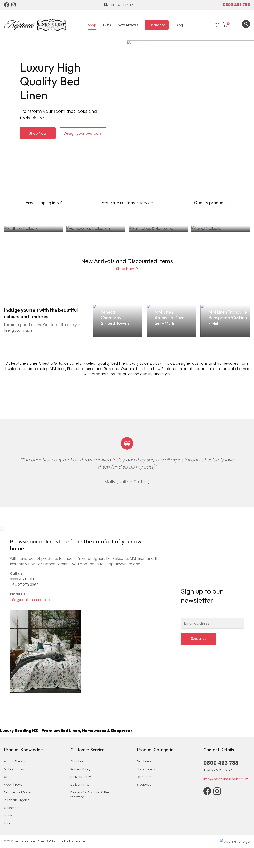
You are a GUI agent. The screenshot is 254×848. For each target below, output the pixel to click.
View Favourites (217, 25)
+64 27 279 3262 (24, 584)
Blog (179, 25)
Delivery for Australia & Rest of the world (92, 794)
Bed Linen (144, 761)
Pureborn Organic (16, 800)
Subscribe (198, 638)
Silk (6, 777)
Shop (92, 25)
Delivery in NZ (79, 784)
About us (77, 761)
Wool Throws (13, 784)
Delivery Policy (80, 777)
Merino (9, 815)
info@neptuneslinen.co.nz (32, 599)
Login (209, 25)
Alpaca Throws (14, 761)
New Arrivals (128, 25)
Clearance (157, 25)
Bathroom (144, 777)
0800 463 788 (236, 4)
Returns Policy (80, 769)
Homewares (146, 769)
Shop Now (38, 133)
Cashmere (12, 808)
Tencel (8, 823)
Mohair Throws (14, 769)
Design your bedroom (83, 133)
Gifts (107, 25)
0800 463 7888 (22, 579)
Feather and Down (17, 792)
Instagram (13, 4)
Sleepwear (145, 784)
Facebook (6, 4)
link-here (117, 321)
